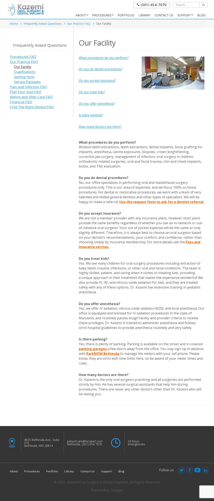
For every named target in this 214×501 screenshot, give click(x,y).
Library (144, 15)
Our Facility (22, 66)
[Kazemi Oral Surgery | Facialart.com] (25, 9)
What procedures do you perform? (104, 57)
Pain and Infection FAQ (28, 86)
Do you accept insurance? (97, 80)
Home (14, 24)
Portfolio (126, 15)
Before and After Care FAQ (31, 96)
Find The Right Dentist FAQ (32, 106)
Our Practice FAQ (78, 24)
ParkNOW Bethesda (103, 353)
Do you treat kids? (92, 92)
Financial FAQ (21, 101)
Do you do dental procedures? (100, 69)
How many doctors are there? (100, 126)
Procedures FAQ (23, 56)
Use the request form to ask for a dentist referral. (161, 202)
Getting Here (24, 77)
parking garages (93, 348)
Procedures (101, 15)
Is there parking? (91, 115)
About (81, 15)
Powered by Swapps (107, 490)
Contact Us (164, 15)
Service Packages (27, 82)
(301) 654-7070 (153, 5)
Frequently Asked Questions (42, 24)
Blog (201, 15)
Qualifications (24, 72)
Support (184, 15)
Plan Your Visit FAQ (25, 91)
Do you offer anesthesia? (97, 103)
